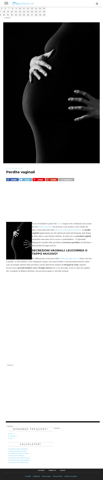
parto (59, 223)
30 (4, 15)
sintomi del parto (45, 226)
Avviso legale (46, 476)
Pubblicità (52, 470)
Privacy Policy (57, 476)
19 (8, 12)
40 (44, 15)
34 (20, 15)
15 (40, 8)
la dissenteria (76, 229)
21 (16, 12)
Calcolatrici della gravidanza (18, 449)
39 (40, 15)
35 (24, 15)
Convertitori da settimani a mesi (19, 458)
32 (12, 15)
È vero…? (11, 438)
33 (16, 15)
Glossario (14, 168)
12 (28, 8)
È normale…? (13, 436)
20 (12, 12)
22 (20, 12)
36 (28, 15)
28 (44, 12)
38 (36, 15)
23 (24, 12)
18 (4, 12)
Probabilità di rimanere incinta (18, 453)
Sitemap (62, 470)
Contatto (28, 476)
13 (32, 8)
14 (36, 8)
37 (32, 15)
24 (28, 12)
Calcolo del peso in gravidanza (19, 460)
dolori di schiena (62, 229)
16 (44, 8)
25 (32, 12)
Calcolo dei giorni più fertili (17, 451)
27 (40, 12)
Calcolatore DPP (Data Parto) (18, 462)
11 (24, 8)
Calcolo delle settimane (16, 456)
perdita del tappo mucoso (69, 258)
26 (36, 12)
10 (20, 8)
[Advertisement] (49, 203)
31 (8, 15)
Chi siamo (41, 470)
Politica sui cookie (70, 476)
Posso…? (11, 434)
